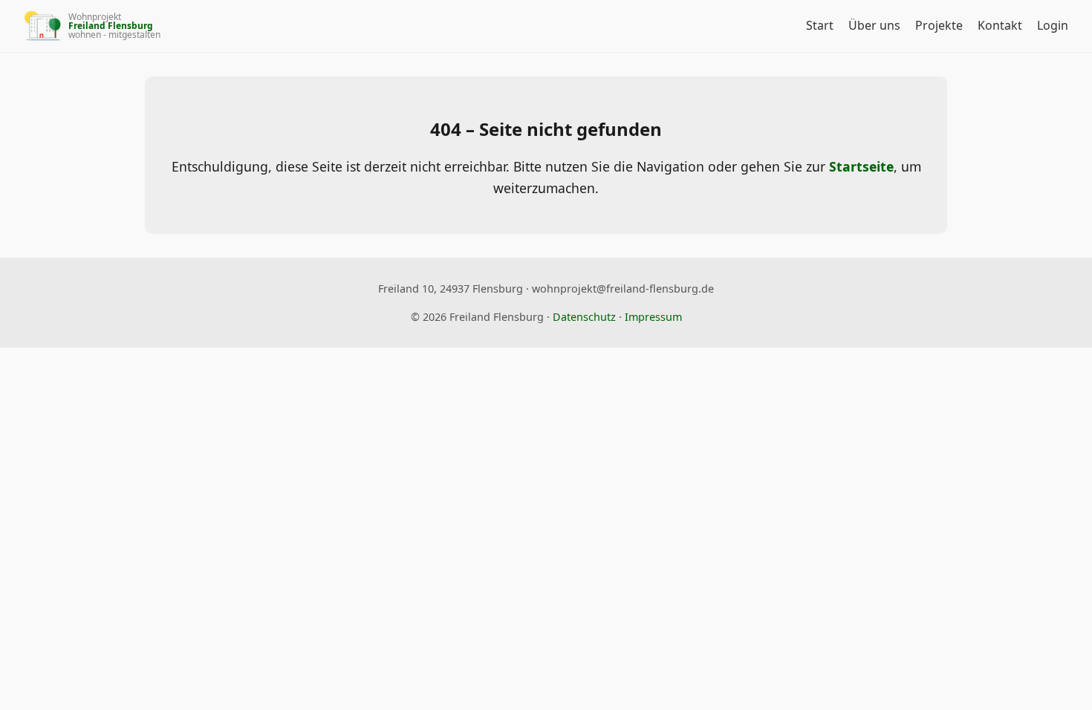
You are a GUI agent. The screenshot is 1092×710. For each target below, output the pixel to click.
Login (1052, 25)
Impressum (653, 317)
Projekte (939, 25)
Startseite (861, 166)
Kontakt (1000, 25)
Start (819, 25)
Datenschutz (584, 317)
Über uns (874, 25)
